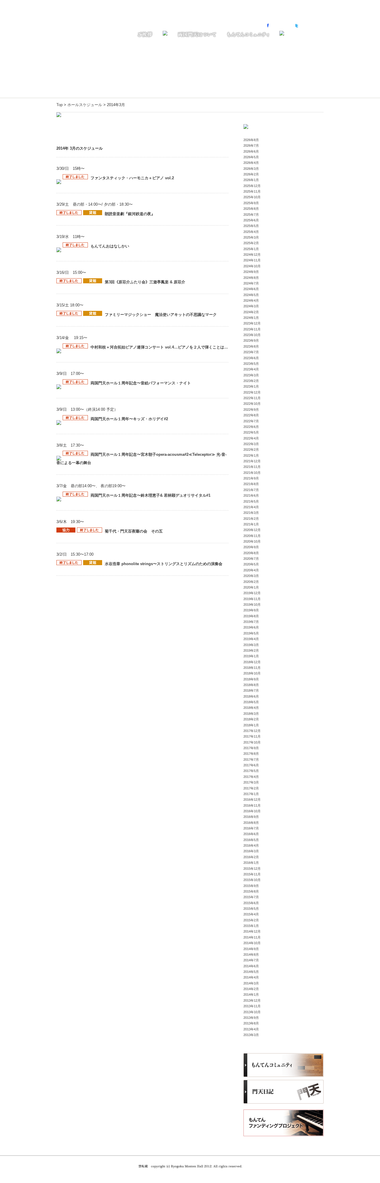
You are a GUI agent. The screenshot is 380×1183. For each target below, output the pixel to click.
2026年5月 (251, 157)
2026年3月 (251, 168)
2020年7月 (251, 558)
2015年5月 (251, 908)
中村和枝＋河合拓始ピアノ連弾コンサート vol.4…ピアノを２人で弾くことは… (159, 347)
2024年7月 (251, 283)
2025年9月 (251, 203)
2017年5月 (251, 771)
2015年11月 (252, 874)
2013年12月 (252, 1000)
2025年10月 (252, 197)
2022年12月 (252, 392)
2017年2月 (251, 788)
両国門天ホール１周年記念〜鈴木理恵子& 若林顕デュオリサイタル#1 (150, 495)
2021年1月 (251, 524)
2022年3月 (251, 444)
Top (59, 105)
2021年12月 (252, 461)
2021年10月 (252, 472)
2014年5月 (251, 971)
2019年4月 (251, 639)
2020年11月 (252, 536)
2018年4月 (251, 707)
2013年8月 (251, 1023)
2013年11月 (252, 1006)
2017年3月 (251, 782)
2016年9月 (251, 816)
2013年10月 (252, 1012)
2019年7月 (251, 622)
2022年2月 (251, 449)
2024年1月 (251, 317)
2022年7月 (251, 421)
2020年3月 (251, 576)
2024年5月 (251, 295)
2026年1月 (251, 180)
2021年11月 (252, 467)
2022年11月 (252, 398)
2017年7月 (251, 759)
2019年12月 (252, 593)
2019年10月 (252, 604)
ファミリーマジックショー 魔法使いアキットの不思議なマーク (161, 314)
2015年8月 (251, 891)
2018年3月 (251, 713)
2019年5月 (251, 633)
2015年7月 (251, 897)
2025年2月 (251, 243)
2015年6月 (251, 903)
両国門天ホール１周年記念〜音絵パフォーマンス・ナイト (141, 383)
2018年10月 (252, 673)
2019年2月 (251, 650)
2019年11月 (252, 599)
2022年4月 (251, 438)
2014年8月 (251, 954)
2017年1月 (251, 794)
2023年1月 (251, 386)
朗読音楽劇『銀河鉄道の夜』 (130, 214)
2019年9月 (251, 610)
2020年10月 (252, 541)
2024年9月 (251, 272)
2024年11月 (252, 260)
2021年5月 (251, 501)
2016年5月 (251, 840)
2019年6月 (251, 627)
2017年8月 (251, 753)
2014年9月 (251, 949)
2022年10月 (252, 403)
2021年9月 (251, 478)
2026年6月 (251, 151)
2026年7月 (251, 145)
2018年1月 (251, 725)
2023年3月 (251, 375)
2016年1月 (251, 862)
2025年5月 (251, 226)
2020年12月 (252, 530)
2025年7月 (251, 214)
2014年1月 (251, 994)
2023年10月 (252, 335)
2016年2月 (251, 857)
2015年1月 (251, 926)
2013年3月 (251, 1035)
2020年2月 (251, 581)
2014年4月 (251, 977)
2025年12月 (252, 186)
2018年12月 (252, 662)
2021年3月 (251, 512)
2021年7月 (251, 490)
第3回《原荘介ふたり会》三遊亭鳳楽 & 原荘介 (145, 282)
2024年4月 (251, 300)
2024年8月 (251, 277)
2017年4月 (251, 776)
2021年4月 (251, 507)
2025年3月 (251, 237)
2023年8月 (251, 346)
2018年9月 (251, 679)
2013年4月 (251, 1029)
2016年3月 (251, 851)
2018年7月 (251, 690)
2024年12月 (252, 254)
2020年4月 (251, 570)
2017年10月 (252, 742)
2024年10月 (252, 266)
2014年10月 (252, 943)
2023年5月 (251, 363)
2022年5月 (251, 432)
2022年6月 (251, 427)
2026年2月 (251, 174)
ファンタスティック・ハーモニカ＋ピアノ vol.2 (132, 178)
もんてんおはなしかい (110, 246)
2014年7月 (251, 960)
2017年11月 (252, 736)
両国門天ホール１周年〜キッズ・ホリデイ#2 (129, 419)
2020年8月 (251, 553)
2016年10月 (252, 811)
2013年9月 (251, 1017)
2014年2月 (251, 989)
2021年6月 (251, 495)
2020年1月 (251, 587)
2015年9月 (251, 886)
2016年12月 (252, 799)
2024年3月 (251, 306)
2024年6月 (251, 289)
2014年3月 (251, 983)
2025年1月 (251, 249)
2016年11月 (252, 805)
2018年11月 (252, 667)
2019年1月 (251, 656)
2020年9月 (251, 547)
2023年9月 (251, 340)
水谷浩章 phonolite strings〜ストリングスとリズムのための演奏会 (163, 564)
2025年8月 (251, 208)
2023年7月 (251, 352)
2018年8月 (251, 685)
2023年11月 (252, 329)
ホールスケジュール (84, 105)
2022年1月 (251, 455)
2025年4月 (251, 232)
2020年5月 (251, 564)
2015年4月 (251, 914)
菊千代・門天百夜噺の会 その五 (134, 531)
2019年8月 (251, 616)
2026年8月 (251, 140)
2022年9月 (251, 409)
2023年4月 (251, 369)
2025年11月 (252, 191)
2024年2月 (251, 312)
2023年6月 (251, 358)
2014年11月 (252, 937)
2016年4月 (251, 845)
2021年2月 (251, 518)
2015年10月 (252, 880)
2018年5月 (251, 702)
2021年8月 (251, 484)
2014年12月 (252, 931)
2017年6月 (251, 765)
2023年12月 (252, 323)
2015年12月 (252, 868)
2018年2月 (251, 719)
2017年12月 (252, 731)
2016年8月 (251, 822)
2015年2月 (251, 920)
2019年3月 (251, 645)
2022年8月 (251, 415)
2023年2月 (251, 381)
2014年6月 (251, 966)
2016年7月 (251, 828)
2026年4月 (251, 162)
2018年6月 (251, 696)
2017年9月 (251, 748)
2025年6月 (251, 220)
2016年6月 (251, 834)
